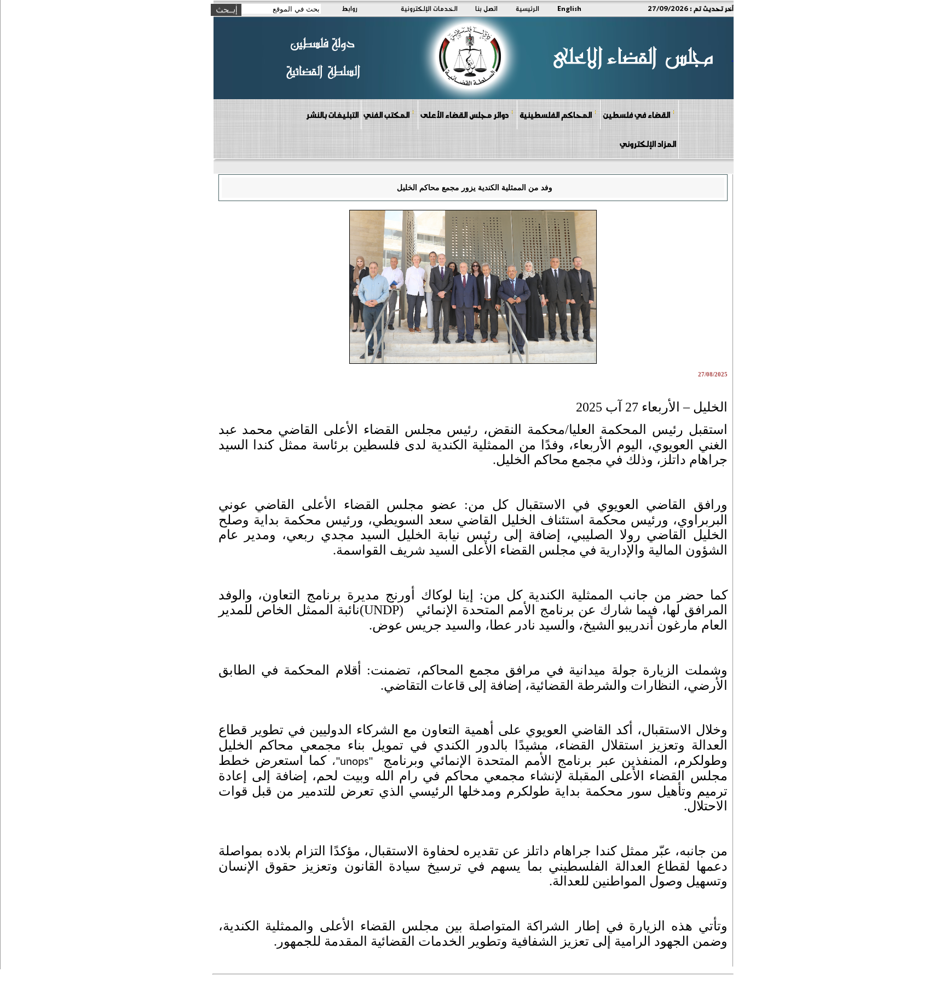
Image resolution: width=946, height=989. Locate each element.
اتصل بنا (486, 8)
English (569, 8)
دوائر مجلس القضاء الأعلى (464, 114)
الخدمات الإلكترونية (429, 8)
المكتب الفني (386, 114)
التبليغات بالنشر (332, 114)
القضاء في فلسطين (636, 114)
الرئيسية (527, 8)
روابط (349, 8)
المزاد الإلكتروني (648, 143)
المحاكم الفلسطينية (556, 114)
